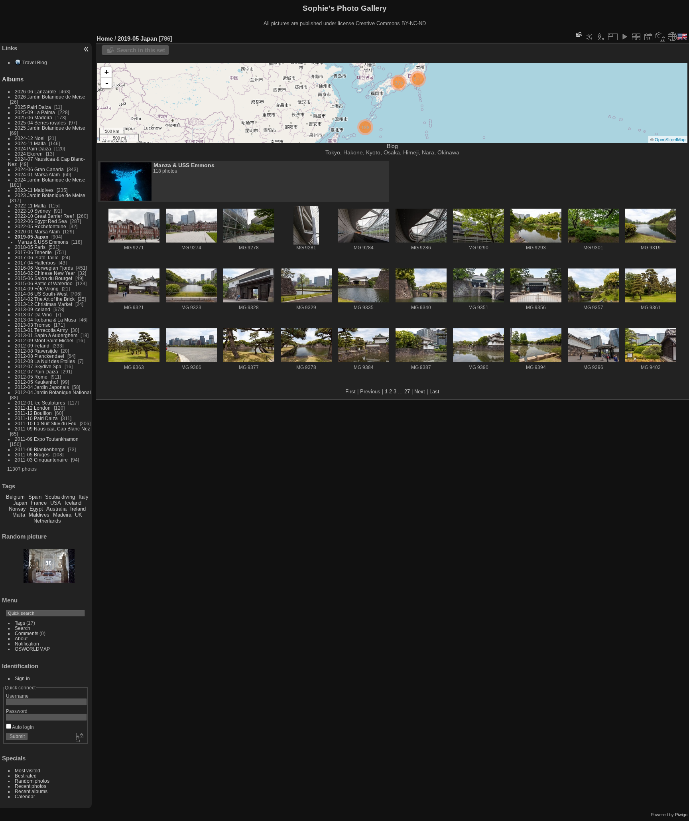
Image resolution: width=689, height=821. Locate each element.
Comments (26, 633)
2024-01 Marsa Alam (37, 174)
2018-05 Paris (30, 247)
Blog (392, 146)
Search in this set (141, 50)
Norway (17, 509)
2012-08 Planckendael (39, 356)
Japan (20, 503)
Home (104, 38)
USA (55, 503)
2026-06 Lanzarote (35, 91)
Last (434, 392)
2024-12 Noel (30, 138)
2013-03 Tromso (33, 325)
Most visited (27, 770)
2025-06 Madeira (33, 117)
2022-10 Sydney (33, 210)
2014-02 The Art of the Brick (45, 299)
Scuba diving (60, 497)
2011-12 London (33, 407)
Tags (20, 623)
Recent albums (31, 791)
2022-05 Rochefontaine (40, 226)
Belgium (15, 497)
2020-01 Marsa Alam (37, 231)
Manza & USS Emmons (43, 242)
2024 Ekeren (29, 153)
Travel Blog (34, 62)
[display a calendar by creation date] (660, 37)
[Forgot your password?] (79, 738)
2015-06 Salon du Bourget (43, 278)
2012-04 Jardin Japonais (42, 387)
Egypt (36, 509)
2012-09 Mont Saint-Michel (44, 340)
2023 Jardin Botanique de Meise (50, 195)
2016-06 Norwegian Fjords (44, 267)
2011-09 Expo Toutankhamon (47, 439)
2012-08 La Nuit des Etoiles (45, 361)
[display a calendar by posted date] (648, 37)
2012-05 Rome (31, 376)
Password (17, 711)
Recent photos (30, 786)
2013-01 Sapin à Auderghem (46, 335)
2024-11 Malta (30, 143)
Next (419, 392)
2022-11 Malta (30, 205)
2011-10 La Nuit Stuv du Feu (46, 423)
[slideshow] (624, 37)
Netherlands (47, 521)
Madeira (62, 515)
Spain (34, 497)
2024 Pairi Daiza (33, 148)
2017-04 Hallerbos (35, 262)
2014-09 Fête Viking (37, 288)
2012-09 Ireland (32, 345)
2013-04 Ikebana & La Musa (45, 319)
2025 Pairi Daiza (33, 107)
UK (78, 515)
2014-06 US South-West (41, 293)
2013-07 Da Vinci (34, 314)
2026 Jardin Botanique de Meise (50, 96)
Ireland (78, 509)
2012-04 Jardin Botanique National (53, 392)
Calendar (25, 796)
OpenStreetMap (670, 139)
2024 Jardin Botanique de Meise (50, 179)
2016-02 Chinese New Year (45, 273)
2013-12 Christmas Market (43, 304)
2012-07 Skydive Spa (38, 366)
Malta (18, 515)
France (39, 503)
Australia (56, 509)
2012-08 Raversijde (36, 350)
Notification (27, 643)
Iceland (73, 503)
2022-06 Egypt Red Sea (41, 221)
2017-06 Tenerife (33, 252)
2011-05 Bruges (32, 454)
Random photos (32, 781)
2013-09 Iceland (32, 309)
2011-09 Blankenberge (40, 449)
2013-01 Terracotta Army (41, 330)
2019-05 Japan (31, 236)
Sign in (22, 678)
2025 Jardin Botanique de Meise (50, 127)
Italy (84, 497)
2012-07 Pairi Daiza (36, 371)
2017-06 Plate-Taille (37, 257)
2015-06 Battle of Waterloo (44, 283)
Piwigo (681, 814)
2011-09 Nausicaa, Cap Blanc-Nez (52, 428)
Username (17, 696)
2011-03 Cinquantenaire (41, 459)
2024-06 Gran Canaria (39, 169)
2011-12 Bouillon (33, 413)
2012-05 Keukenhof (36, 382)
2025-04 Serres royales (40, 122)
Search (22, 628)
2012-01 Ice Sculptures (40, 402)
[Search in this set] (578, 34)
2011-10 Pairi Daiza (36, 418)
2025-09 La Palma (35, 112)
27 (407, 392)
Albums (13, 79)
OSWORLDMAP (32, 648)
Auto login (22, 727)
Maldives (39, 515)
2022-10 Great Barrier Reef (44, 216)
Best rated (26, 775)
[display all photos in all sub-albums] (636, 37)
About (21, 638)
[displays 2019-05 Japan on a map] (672, 37)
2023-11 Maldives (34, 190)
